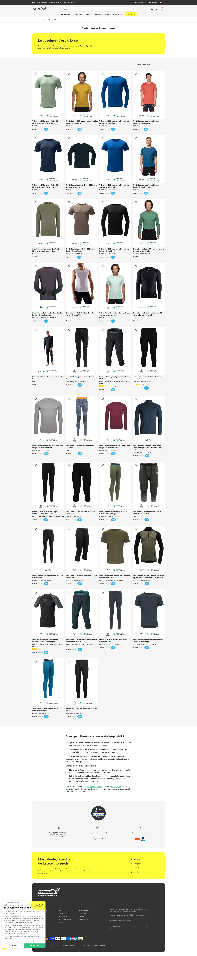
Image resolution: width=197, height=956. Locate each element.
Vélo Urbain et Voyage (65, 919)
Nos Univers (65, 14)
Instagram (137, 864)
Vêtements (78, 14)
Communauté (117, 14)
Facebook (137, 860)
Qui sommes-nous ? (84, 910)
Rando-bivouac (63, 916)
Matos (88, 14)
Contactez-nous (152, 2)
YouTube (137, 872)
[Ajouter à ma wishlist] (36, 74)
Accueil (34, 20)
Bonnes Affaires (131, 14)
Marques (108, 14)
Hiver (60, 910)
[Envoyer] (146, 926)
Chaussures (98, 14)
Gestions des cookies (99, 945)
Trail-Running (62, 913)
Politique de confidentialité (69, 945)
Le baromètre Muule (84, 913)
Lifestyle (61, 922)
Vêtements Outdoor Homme (46, 20)
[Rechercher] (134, 9)
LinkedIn (136, 868)
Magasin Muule (83, 919)
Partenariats (82, 916)
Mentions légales (85, 945)
